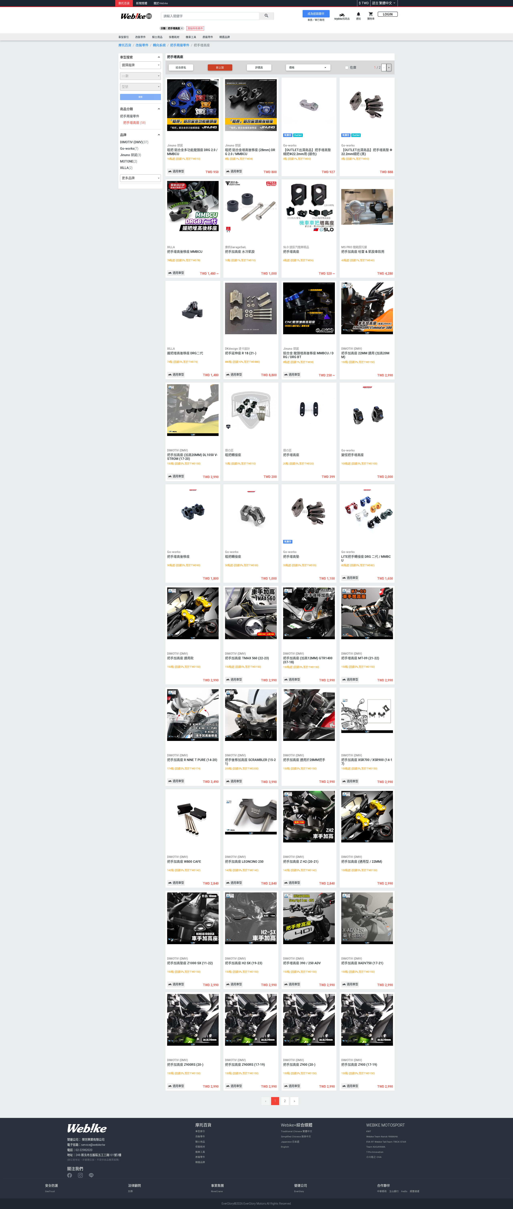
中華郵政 (382, 1191)
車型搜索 (126, 57)
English (285, 1146)
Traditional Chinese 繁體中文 (296, 1131)
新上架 (220, 67)
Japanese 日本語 (290, 1141)
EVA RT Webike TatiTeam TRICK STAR (386, 1141)
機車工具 (200, 1152)
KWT (368, 1131)
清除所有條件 (195, 28)
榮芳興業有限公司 (93, 1139)
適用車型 (178, 171)
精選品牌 (200, 1162)
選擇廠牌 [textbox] (128, 65)
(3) (130, 155)
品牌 (123, 135)
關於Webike (161, 3)
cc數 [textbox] (125, 76)
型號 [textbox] (125, 87)
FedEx (404, 1191)
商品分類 (126, 109)
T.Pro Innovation (374, 1152)
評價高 (259, 67)
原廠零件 (200, 1157)
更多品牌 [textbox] (128, 178)
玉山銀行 (394, 1191)
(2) (128, 161)
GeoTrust (50, 1191)
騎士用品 (200, 1141)
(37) (134, 142)
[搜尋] (266, 16)
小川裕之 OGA (374, 1157)
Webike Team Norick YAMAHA (382, 1136)
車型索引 (200, 1131)
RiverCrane (217, 1191)
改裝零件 (200, 1136)
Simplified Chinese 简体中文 (296, 1136)
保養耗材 (200, 1146)
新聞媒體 (141, 3)
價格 (291, 67)
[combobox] (140, 65)
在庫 (353, 67)
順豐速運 (414, 1191)
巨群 (130, 1191)
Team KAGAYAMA (375, 1146)
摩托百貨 (124, 3)
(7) (129, 148)
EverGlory (299, 1191)
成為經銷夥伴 (316, 13)
